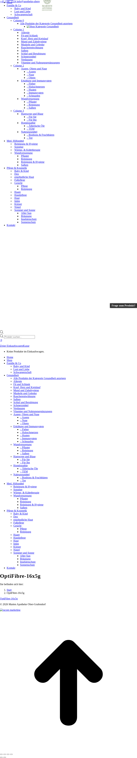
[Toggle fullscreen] (8, 754)
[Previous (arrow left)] (1, 757)
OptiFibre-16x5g (9, 598)
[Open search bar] (1, 332)
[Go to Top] (68, 750)
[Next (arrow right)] (4, 757)
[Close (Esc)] (1, 754)
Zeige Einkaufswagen (11, 345)
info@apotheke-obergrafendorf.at (34, 1)
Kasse (26, 345)
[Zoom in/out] (11, 754)
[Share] (4, 754)
